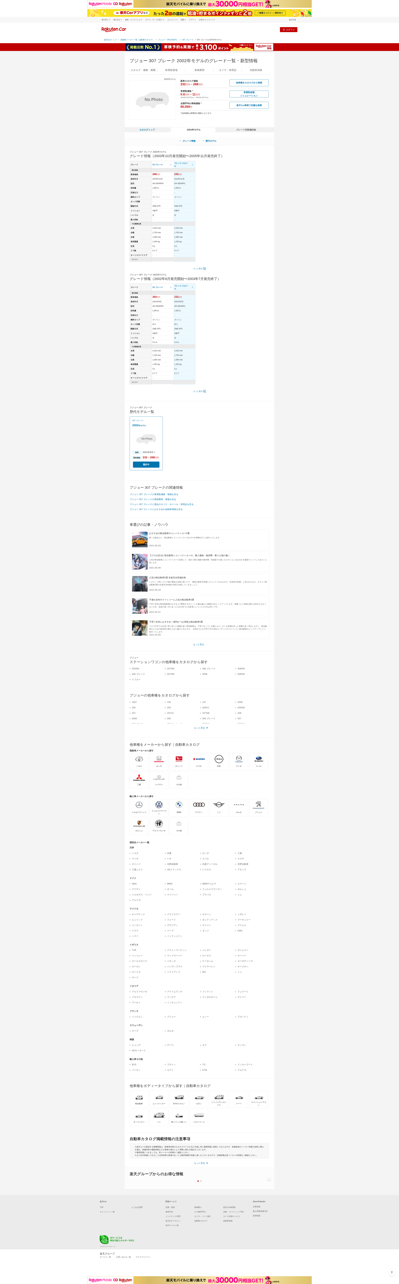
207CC (170, 713)
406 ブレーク (138, 674)
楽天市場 (292, 20)
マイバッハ (172, 894)
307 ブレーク (187, 40)
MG (204, 972)
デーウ (170, 1045)
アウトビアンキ (174, 991)
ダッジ (205, 930)
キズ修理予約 (200, 1212)
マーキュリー (244, 919)
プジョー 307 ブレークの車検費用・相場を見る (153, 499)
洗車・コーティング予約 (233, 1212)
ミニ (240, 894)
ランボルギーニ (210, 997)
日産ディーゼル (210, 864)
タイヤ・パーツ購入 (202, 1216)
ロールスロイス (139, 961)
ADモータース (139, 1050)
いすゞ (170, 858)
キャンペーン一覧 (107, 1212)
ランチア (171, 997)
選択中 (146, 464)
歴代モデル (211, 141)
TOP (101, 1207)
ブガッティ (243, 1016)
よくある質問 (137, 1207)
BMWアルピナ (209, 883)
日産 (169, 853)
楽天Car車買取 (229, 1207)
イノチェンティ (174, 1002)
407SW (170, 674)
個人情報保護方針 (260, 1211)
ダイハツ (136, 864)
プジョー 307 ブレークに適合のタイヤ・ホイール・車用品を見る (162, 504)
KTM (204, 1070)
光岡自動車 (172, 864)
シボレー (242, 914)
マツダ (135, 858)
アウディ (136, 889)
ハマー (135, 936)
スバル (205, 858)
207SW (170, 668)
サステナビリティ (143, 1257)
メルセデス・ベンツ (141, 894)
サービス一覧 (105, 1257)
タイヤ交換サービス (231, 1216)
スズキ (241, 858)
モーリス (136, 972)
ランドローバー (174, 955)
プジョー (171, 1016)
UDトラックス (174, 869)
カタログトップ (147, 129)
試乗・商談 (170, 1207)
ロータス (206, 955)
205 (134, 707)
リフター (136, 679)
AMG (134, 883)
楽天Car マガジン (173, 1221)
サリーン (206, 925)
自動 (256, 70)
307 (239, 718)
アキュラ (242, 869)
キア (204, 1045)
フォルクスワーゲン (212, 889)
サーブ (135, 1031)
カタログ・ (143, 70)
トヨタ (135, 853)
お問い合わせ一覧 (123, 1257)
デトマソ (242, 997)
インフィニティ (174, 936)
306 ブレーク (208, 668)
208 (239, 713)
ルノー (205, 1016)
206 (169, 707)
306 (169, 718)
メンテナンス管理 (173, 1216)
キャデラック (138, 914)
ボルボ (170, 1031)
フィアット (207, 991)
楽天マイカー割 (172, 1225)
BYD (134, 1064)
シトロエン (137, 1016)
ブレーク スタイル (181, 164)
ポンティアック (210, 919)
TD (203, 1064)
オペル (170, 889)
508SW (241, 674)
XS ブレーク (157, 165)
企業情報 (256, 1207)
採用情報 (256, 1216)
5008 (204, 674)
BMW (169, 883)
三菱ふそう (137, 869)
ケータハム (207, 961)
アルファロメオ (139, 991)
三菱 (240, 853)
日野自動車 (243, 864)
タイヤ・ (227, 70)
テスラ (135, 930)
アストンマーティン (177, 950)
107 (204, 702)
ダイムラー (243, 950)
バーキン (136, 1070)
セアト (170, 1070)
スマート (242, 883)
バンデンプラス (174, 966)
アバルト (136, 1002)
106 (169, 702)
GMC (240, 930)
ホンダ (205, 853)
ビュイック (137, 919)
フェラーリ (243, 991)
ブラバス (206, 894)
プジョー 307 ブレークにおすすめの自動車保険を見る (156, 509)
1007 (134, 702)
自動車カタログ (200, 1221)
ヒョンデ (136, 1045)
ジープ (170, 930)
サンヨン (242, 1045)
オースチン (243, 966)
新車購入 (198, 1207)
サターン (206, 914)
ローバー (242, 955)
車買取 (171, 70)
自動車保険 (228, 1221)
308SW (241, 668)
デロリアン (172, 925)
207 (134, 713)
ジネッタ (171, 961)
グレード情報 (189, 141)
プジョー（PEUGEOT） (168, 40)
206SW (135, 668)
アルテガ (136, 900)
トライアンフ (173, 972)
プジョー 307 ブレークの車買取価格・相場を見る (154, 494)
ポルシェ (242, 889)
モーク (135, 977)
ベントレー (137, 955)
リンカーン (137, 925)
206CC (205, 707)
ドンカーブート (245, 1064)
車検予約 (169, 1212)
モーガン (136, 966)
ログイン (290, 29)
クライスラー (173, 914)
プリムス (242, 925)
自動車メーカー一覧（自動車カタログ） (137, 40)
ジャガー (206, 950)
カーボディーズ (245, 961)
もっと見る (198, 268)
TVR (134, 950)
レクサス (206, 869)
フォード (171, 919)
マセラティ (137, 997)
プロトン (171, 1064)
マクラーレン (208, 966)
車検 (199, 70)
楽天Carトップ (110, 40)
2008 (240, 702)
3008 (134, 718)
